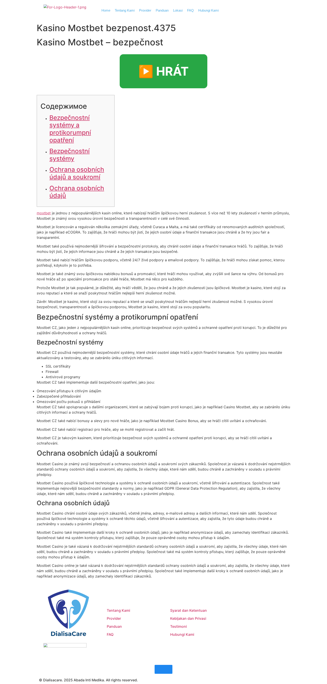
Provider (145, 10)
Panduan (162, 10)
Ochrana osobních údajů (76, 191)
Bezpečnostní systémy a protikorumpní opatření (70, 129)
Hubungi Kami (208, 10)
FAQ (190, 10)
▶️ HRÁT (163, 71)
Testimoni (178, 626)
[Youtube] (265, 628)
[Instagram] (241, 628)
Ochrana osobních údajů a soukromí (76, 173)
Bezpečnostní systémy (69, 154)
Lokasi (178, 10)
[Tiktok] (253, 628)
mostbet (44, 213)
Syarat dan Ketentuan (188, 610)
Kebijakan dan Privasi (188, 618)
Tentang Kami (125, 10)
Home (105, 10)
